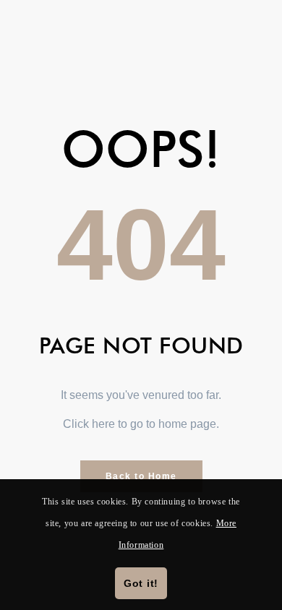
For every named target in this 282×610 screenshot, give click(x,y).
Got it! (141, 583)
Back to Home (141, 476)
